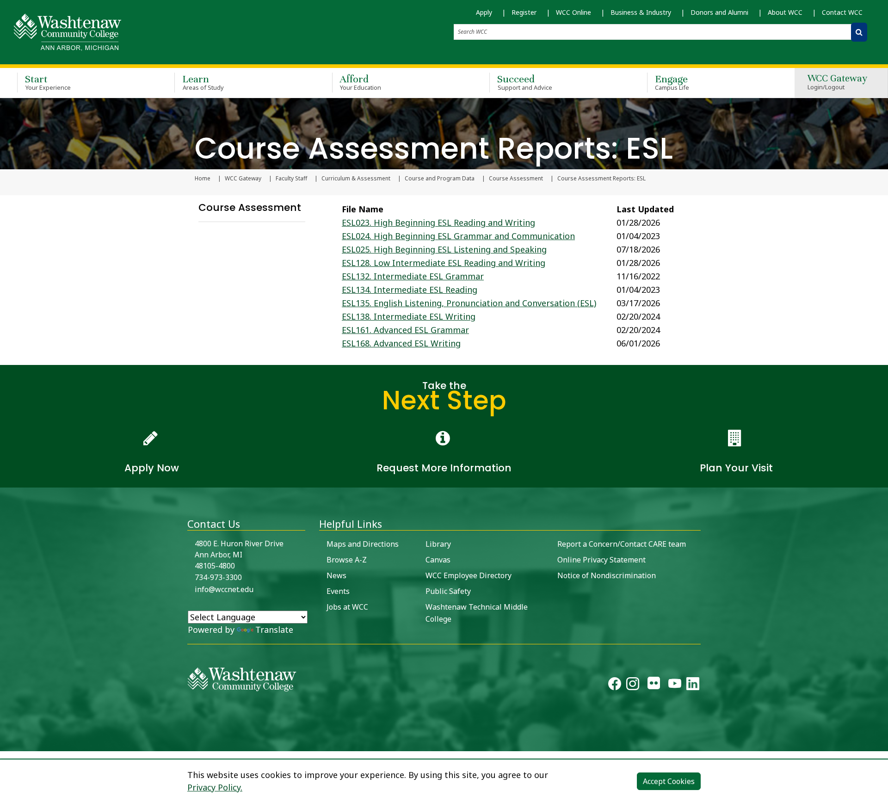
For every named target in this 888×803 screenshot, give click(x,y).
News (336, 575)
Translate (274, 629)
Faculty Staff (291, 178)
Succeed (524, 82)
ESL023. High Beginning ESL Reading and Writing (438, 222)
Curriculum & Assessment (355, 178)
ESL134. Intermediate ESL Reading (409, 289)
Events (338, 591)
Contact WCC (842, 12)
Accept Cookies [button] (669, 781)
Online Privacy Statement (601, 560)
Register (524, 12)
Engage (672, 82)
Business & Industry (640, 12)
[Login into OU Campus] (6, 743)
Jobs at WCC (347, 607)
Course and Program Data (440, 178)
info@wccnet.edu (224, 589)
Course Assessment (516, 178)
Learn (203, 82)
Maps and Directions (363, 544)
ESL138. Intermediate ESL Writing (408, 316)
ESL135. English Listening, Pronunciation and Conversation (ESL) (469, 303)
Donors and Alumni (719, 12)
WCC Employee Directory (469, 575)
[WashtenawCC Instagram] (633, 685)
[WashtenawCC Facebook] (615, 685)
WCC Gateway (837, 82)
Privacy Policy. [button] (214, 787)
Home (202, 178)
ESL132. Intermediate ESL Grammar (413, 276)
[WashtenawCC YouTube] (675, 685)
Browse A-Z (347, 560)
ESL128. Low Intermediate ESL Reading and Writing (443, 262)
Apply (484, 12)
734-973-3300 (218, 577)
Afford (361, 82)
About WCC (785, 12)
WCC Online (573, 12)
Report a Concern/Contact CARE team (621, 544)
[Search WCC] (859, 32)
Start (48, 82)
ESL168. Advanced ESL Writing (401, 343)
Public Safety (448, 591)
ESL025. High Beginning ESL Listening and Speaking (444, 249)
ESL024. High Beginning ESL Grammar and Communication (458, 235)
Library (438, 544)
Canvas (438, 560)
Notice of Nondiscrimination (606, 575)
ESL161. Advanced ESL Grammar (405, 329)
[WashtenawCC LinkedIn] (693, 685)
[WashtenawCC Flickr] (653, 685)
